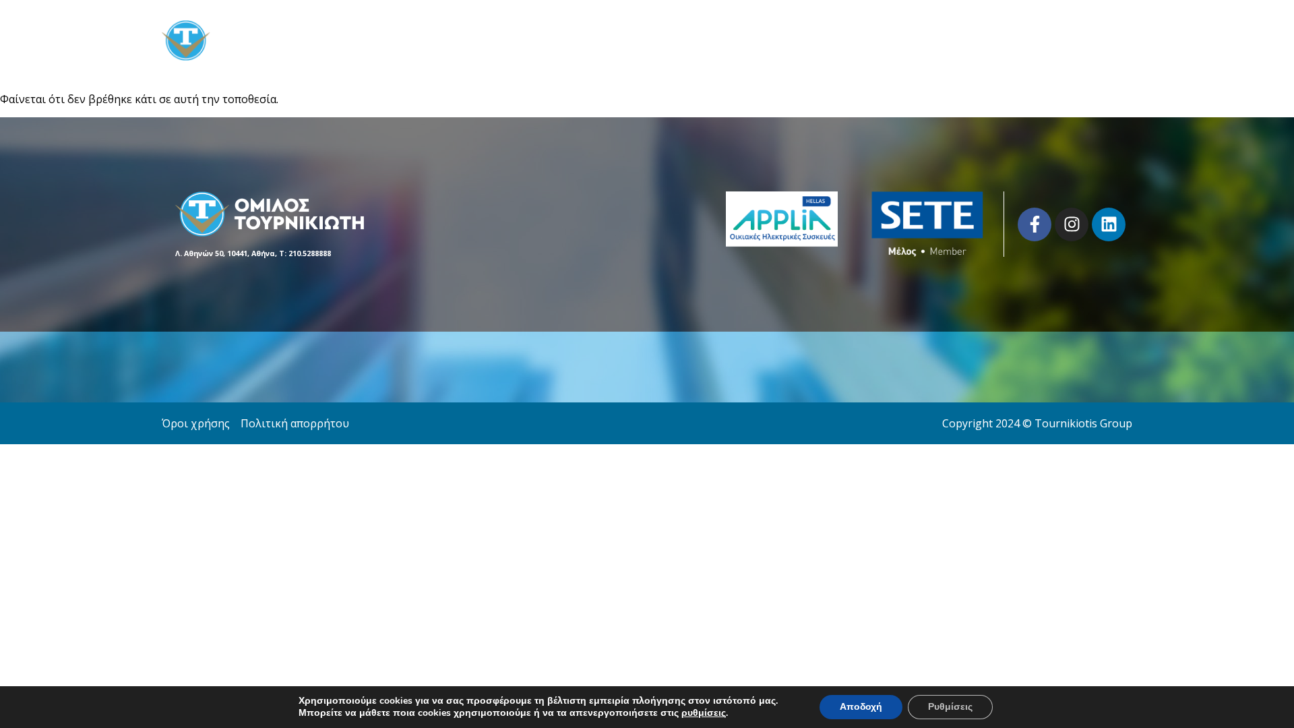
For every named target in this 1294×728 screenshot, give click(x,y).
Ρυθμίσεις (950, 706)
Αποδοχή (861, 706)
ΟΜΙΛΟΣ (855, 40)
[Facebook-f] (1034, 224)
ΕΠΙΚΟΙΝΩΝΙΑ (1097, 40)
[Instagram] (1071, 224)
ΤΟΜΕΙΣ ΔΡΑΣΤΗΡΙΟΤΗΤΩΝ (970, 40)
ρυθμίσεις (703, 713)
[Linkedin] (1109, 224)
